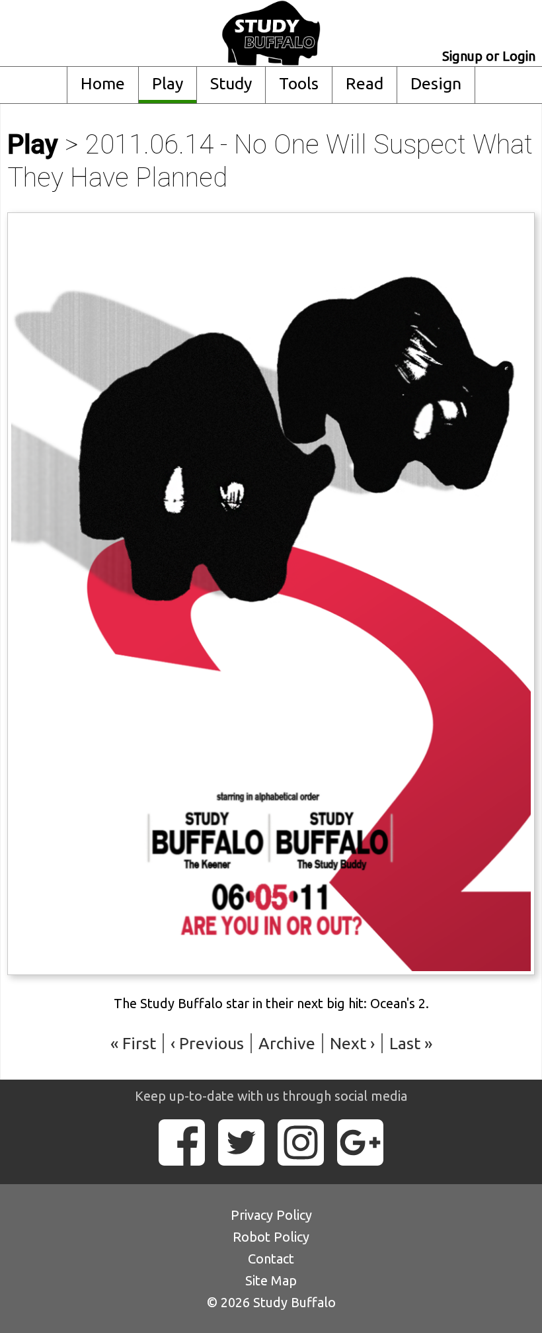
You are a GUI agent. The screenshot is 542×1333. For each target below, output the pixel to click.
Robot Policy (271, 1236)
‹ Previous (207, 1043)
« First (133, 1043)
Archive (286, 1043)
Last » (410, 1043)
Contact (271, 1258)
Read (364, 83)
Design (435, 83)
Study (231, 83)
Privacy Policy (271, 1215)
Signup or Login (488, 56)
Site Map (271, 1280)
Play (167, 83)
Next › (352, 1043)
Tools (299, 83)
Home (103, 83)
